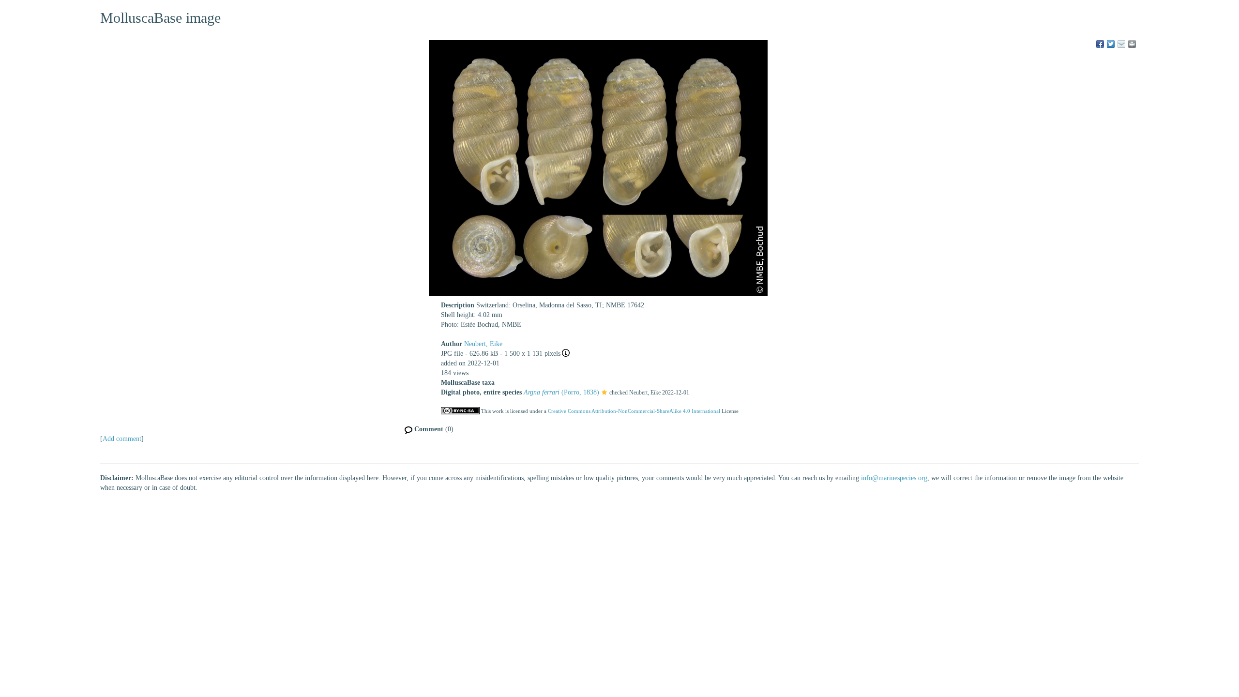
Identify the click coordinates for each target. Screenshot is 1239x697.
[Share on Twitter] (1111, 44)
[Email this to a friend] (1132, 44)
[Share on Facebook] (1100, 44)
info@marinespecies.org (894, 478)
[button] (604, 393)
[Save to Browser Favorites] (1121, 44)
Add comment (122, 438)
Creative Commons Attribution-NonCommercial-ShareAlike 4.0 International (634, 411)
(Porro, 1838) (561, 392)
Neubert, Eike (483, 344)
